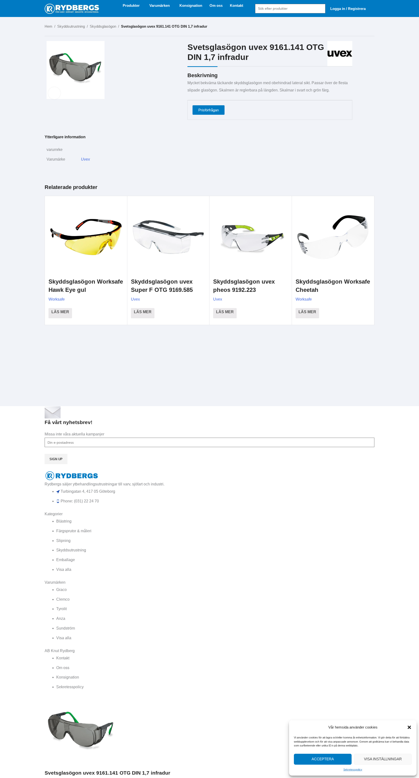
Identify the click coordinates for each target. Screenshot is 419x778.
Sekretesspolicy (352, 769)
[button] (409, 727)
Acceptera (323, 759)
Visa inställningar (383, 759)
